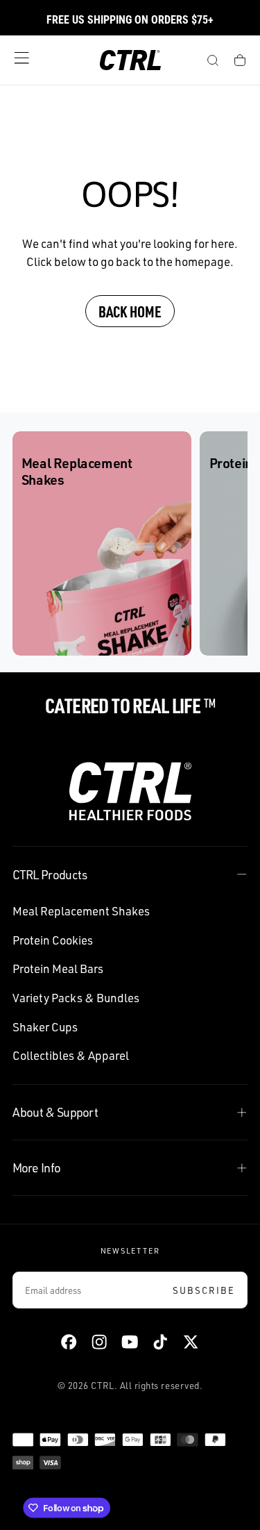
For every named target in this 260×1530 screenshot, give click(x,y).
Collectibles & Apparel (70, 1055)
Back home (130, 311)
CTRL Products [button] (49, 874)
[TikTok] (160, 1342)
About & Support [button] (55, 1112)
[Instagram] (99, 1342)
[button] (21, 58)
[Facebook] (69, 1342)
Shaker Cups (45, 1027)
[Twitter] (191, 1342)
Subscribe (204, 1290)
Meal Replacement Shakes (81, 911)
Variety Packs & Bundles (75, 997)
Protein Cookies (52, 940)
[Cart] (240, 62)
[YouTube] (130, 1342)
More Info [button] (36, 1167)
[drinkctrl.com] (130, 791)
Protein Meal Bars (57, 968)
